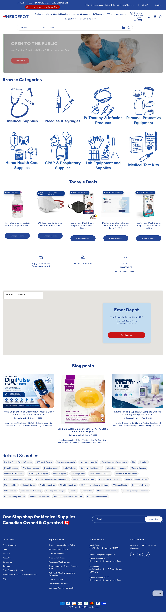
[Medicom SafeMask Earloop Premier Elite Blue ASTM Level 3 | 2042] (116, 204)
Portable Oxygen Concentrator (114, 462)
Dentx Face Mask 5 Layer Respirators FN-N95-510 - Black (83, 225)
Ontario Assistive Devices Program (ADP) (63, 567)
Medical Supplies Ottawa (136, 479)
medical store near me (39, 496)
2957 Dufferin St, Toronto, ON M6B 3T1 (126, 317)
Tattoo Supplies (59, 473)
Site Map (6, 566)
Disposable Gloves (140, 485)
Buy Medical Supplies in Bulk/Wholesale (20, 574)
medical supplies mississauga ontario (52, 479)
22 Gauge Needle (120, 485)
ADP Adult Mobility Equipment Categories (62, 574)
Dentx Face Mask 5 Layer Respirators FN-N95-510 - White (148, 225)
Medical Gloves (28, 485)
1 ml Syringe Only (47, 485)
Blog (4, 578)
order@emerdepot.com (125, 271)
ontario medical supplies (100, 473)
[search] (149, 16)
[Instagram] (143, 5)
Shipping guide (97, 5)
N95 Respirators (78, 473)
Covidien (143, 462)
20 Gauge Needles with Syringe (94, 485)
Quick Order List (112, 5)
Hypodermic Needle (88, 462)
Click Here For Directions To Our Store (42, 7)
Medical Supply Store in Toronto (18, 462)
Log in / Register (127, 5)
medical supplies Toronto (83, 479)
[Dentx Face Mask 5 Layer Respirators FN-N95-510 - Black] (83, 204)
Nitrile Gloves (10, 490)
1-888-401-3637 (125, 267)
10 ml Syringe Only (68, 485)
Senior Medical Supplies (91, 468)
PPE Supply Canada (31, 468)
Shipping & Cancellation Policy (62, 545)
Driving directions (83, 263)
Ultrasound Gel (10, 485)
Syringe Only (87, 490)
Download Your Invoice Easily (61, 588)
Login (5, 549)
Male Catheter (69, 468)
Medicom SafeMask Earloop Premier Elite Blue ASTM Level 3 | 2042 (116, 225)
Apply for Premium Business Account (40, 264)
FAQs (87, 5)
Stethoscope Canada (66, 462)
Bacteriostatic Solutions (31, 490)
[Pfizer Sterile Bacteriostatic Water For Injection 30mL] (17, 204)
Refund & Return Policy (58, 549)
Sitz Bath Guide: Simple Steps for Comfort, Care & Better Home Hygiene (83, 430)
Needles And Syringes (55, 490)
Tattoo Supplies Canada (116, 468)
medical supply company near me (68, 496)
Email (99, 519)
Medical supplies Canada (126, 473)
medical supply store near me (135, 490)
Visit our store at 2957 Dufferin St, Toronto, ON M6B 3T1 (44, 3)
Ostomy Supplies (138, 468)
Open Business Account (13, 570)
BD (133, 462)
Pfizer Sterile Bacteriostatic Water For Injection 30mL (17, 224)
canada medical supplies (109, 479)
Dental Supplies (11, 468)
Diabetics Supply (51, 468)
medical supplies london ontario (17, 479)
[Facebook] (139, 5)
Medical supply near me (107, 490)
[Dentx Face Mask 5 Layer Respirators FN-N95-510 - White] (148, 204)
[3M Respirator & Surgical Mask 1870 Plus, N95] (50, 204)
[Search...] (129, 27)
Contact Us (7, 562)
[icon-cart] (160, 16)
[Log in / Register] (155, 16)
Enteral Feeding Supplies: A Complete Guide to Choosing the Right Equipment (137, 413)
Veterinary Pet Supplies (38, 473)
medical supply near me (14, 496)
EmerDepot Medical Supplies (86, 607)
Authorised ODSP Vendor (59, 562)
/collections (7, 35)
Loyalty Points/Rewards (58, 583)
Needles (73, 490)
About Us (7, 558)
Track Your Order (56, 579)
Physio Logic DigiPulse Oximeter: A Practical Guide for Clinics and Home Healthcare (28, 413)
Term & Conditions (56, 553)
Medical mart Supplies (14, 473)
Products (6, 553)
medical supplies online (97, 496)
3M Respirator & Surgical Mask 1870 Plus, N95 (50, 224)
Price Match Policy (57, 558)
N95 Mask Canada (44, 462)
